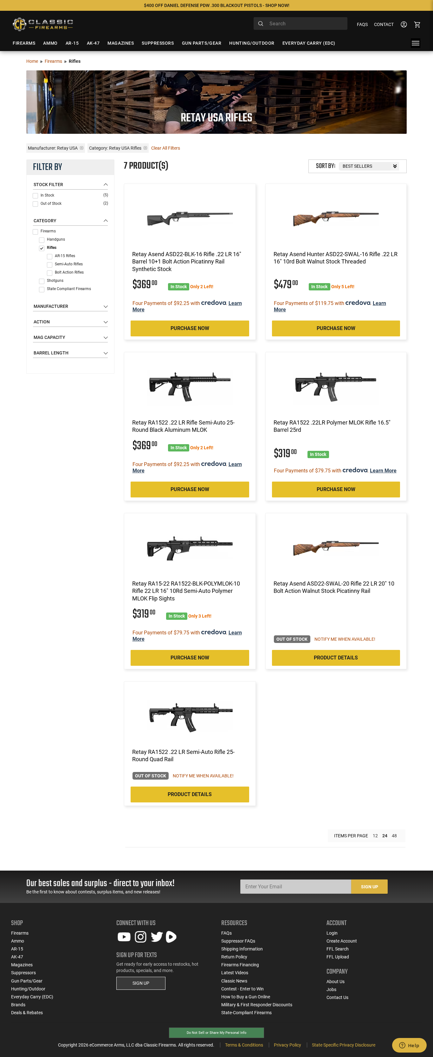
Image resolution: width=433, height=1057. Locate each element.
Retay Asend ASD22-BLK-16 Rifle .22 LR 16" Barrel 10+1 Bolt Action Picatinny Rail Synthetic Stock (186, 261)
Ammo (17, 941)
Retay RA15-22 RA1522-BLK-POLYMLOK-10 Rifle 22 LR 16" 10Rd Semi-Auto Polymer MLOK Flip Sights (186, 591)
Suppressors (23, 972)
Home (32, 61)
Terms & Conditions (244, 1044)
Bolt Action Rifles (69, 272)
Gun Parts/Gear (26, 980)
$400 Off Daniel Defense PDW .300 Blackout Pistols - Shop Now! (216, 5)
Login (332, 933)
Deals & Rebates (27, 1012)
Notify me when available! (344, 639)
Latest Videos (234, 972)
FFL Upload (337, 956)
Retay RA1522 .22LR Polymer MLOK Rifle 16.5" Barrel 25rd (332, 426)
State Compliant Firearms (69, 289)
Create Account (341, 941)
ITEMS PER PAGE (351, 835)
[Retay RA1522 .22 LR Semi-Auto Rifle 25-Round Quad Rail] (190, 716)
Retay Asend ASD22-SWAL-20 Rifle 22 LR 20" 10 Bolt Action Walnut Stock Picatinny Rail (334, 587)
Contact (384, 24)
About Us (335, 981)
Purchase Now (190, 328)
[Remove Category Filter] (145, 148)
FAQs (362, 24)
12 (375, 835)
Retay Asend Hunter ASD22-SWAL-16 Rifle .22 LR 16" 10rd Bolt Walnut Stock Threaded (335, 258)
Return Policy (234, 956)
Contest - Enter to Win (242, 988)
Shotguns (55, 280)
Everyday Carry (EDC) (32, 996)
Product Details (336, 658)
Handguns (56, 239)
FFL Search (337, 948)
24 (384, 835)
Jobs (331, 989)
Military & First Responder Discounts (256, 1004)
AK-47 (17, 956)
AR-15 (17, 948)
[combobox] (300, 23)
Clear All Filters (165, 148)
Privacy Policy (287, 1044)
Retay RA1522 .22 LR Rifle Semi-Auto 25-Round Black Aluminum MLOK (183, 426)
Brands (18, 1004)
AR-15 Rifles (65, 256)
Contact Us (337, 997)
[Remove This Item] (81, 148)
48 (394, 835)
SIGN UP (140, 983)
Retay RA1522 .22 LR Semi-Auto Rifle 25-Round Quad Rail (183, 755)
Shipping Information (242, 948)
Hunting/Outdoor (28, 988)
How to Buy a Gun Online (245, 996)
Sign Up (369, 886)
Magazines (22, 964)
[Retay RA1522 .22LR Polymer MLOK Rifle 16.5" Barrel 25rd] (336, 387)
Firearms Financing (240, 964)
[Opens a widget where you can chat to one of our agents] (409, 1046)
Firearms (53, 61)
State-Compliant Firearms (246, 1012)
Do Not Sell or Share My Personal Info (216, 1033)
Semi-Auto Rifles (69, 264)
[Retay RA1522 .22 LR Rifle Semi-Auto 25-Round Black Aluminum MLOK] (190, 387)
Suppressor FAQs (238, 941)
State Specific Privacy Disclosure (343, 1044)
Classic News (234, 980)
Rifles (51, 247)
